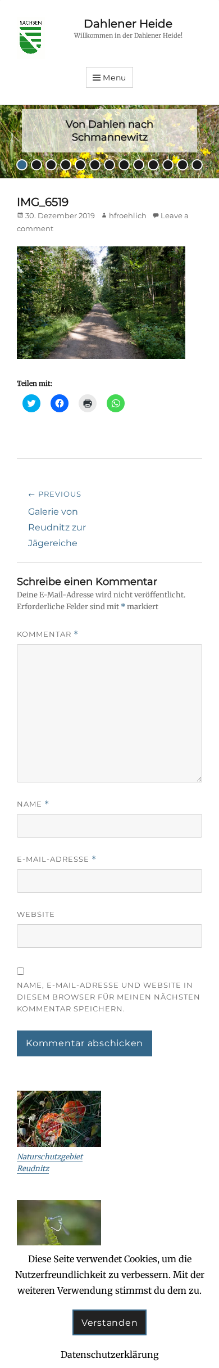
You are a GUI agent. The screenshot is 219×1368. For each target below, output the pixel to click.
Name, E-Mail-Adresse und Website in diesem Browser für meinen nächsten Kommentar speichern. (108, 996)
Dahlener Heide (128, 23)
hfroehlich (128, 215)
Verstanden (109, 1322)
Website (36, 914)
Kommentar (48, 634)
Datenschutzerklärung (110, 1354)
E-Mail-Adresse (57, 859)
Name (33, 804)
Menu (114, 78)
